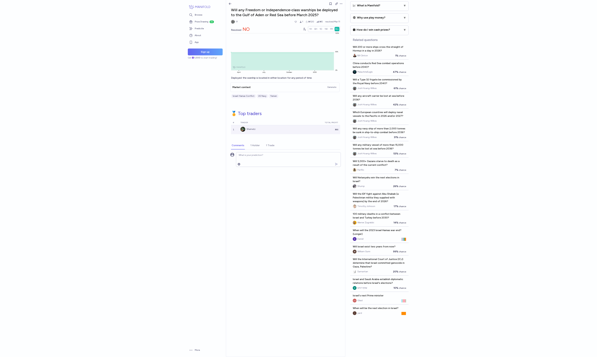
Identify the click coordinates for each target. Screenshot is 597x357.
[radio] (310, 29)
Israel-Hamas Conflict (244, 96)
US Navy (262, 96)
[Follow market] (330, 3)
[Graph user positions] (304, 29)
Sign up (205, 51)
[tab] (238, 145)
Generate (331, 87)
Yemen (273, 96)
